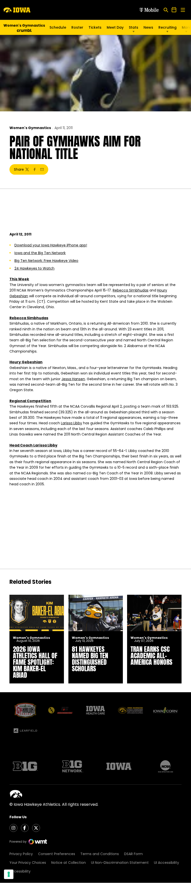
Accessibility (20, 871)
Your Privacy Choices (27, 862)
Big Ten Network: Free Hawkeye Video (46, 260)
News (148, 27)
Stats (133, 27)
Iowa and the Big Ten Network (40, 252)
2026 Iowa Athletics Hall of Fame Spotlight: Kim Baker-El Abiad (35, 662)
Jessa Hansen (73, 378)
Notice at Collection (68, 862)
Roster (77, 27)
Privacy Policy (21, 853)
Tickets (95, 28)
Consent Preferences (56, 853)
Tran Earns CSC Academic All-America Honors (151, 655)
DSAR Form (133, 853)
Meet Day (115, 27)
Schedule (57, 27)
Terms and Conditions (99, 853)
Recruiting (167, 27)
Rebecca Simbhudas (130, 290)
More (186, 27)
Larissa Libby (71, 423)
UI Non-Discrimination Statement (120, 862)
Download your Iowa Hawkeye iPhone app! (50, 245)
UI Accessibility (166, 862)
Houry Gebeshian (26, 362)
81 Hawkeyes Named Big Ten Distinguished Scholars (90, 658)
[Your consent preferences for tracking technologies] (8, 874)
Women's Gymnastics (30, 127)
